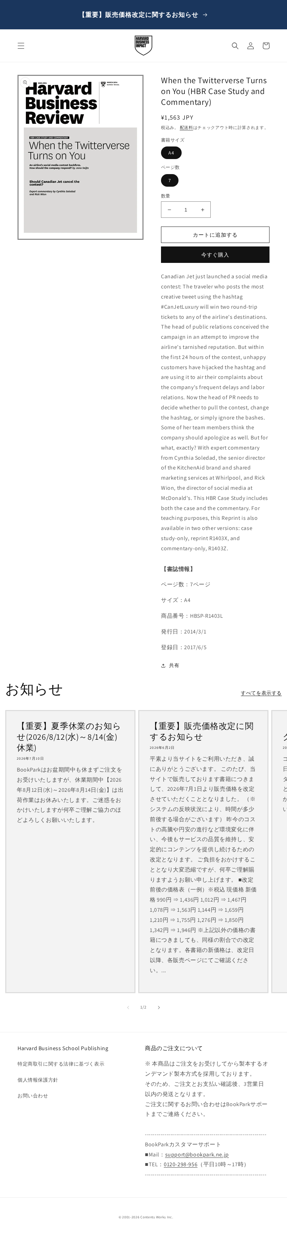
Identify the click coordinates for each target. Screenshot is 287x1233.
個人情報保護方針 (38, 1080)
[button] (21, 45)
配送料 (186, 127)
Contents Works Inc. (156, 1217)
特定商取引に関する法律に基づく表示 (61, 1064)
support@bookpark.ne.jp (197, 1154)
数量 (165, 196)
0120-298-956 (180, 1164)
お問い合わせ (33, 1095)
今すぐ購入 (215, 254)
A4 (171, 153)
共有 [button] (174, 665)
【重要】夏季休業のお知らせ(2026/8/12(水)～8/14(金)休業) (69, 737)
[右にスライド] (159, 1007)
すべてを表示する (261, 693)
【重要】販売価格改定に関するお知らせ (201, 731)
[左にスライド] (128, 1007)
